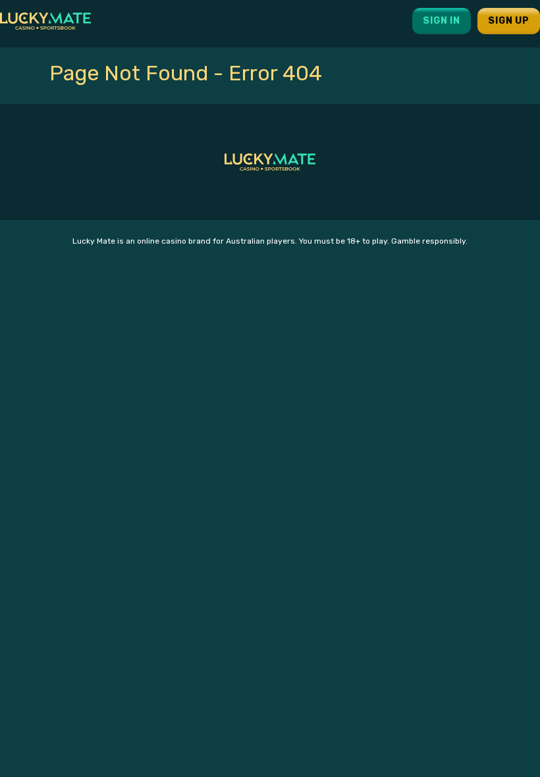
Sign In (441, 20)
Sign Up (508, 20)
